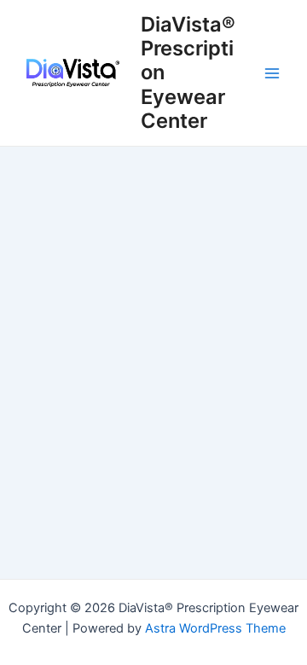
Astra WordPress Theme (215, 628)
